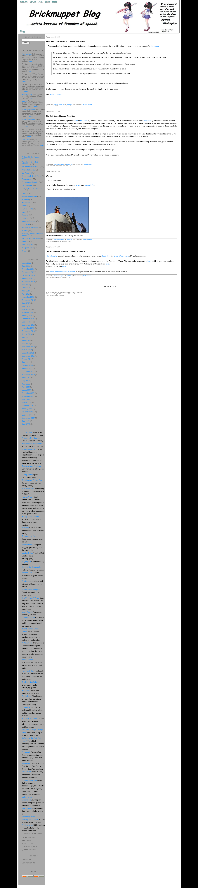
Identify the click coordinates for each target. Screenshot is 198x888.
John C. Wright (27, 660)
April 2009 (26, 387)
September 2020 (28, 275)
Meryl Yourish (27, 612)
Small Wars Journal (121, 256)
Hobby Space (27, 432)
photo (78, 185)
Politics (25, 231)
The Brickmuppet (59, 104)
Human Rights (27, 209)
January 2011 (27, 368)
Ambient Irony (27, 825)
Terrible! (25, 242)
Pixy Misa (26, 140)
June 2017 (26, 291)
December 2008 (28, 393)
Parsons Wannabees (30, 227)
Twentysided (27, 808)
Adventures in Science (30, 167)
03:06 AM (69, 164)
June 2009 (26, 384)
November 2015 (28, 297)
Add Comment (87, 104)
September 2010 (28, 375)
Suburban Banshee (29, 719)
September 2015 (28, 300)
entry (31, 61)
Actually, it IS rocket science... (30, 163)
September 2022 (28, 272)
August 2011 (27, 359)
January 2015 (27, 316)
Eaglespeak (26, 562)
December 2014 (28, 319)
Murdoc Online (27, 553)
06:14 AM (69, 275)
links (76, 121)
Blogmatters (26, 179)
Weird (24, 251)
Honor (24, 206)
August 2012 (27, 350)
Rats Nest (26, 690)
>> (117, 286)
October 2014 (27, 322)
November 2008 (28, 396)
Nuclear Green (27, 497)
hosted (105, 256)
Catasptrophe (27, 185)
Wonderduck (27, 763)
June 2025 (26, 266)
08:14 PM (69, 239)
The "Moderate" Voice (30, 598)
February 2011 (27, 365)
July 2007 (25, 421)
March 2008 (26, 403)
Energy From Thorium (30, 517)
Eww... (24, 193)
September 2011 (28, 356)
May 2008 (25, 399)
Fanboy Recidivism (29, 196)
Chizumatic (26, 752)
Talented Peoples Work (31, 239)
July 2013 (25, 337)
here (149, 261)
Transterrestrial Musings (31, 466)
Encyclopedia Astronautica (32, 444)
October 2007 (27, 415)
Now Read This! (28, 671)
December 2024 (28, 269)
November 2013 (28, 328)
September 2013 (28, 331)
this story (84, 121)
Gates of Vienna (56, 94)
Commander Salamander (31, 567)
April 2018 (26, 285)
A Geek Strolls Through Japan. (31, 158)
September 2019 (28, 282)
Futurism (25, 200)
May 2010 (25, 381)
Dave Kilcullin (52, 256)
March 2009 (26, 390)
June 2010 (26, 378)
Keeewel (25, 215)
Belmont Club (27, 573)
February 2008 (27, 406)
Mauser (25, 101)
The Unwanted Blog (30, 449)
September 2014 (28, 325)
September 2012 (28, 347)
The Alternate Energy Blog (32, 480)
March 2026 (26, 263)
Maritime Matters (28, 221)
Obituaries (26, 224)
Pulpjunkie (26, 707)
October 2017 (27, 288)
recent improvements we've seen (62, 272)
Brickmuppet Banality (30, 182)
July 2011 (25, 362)
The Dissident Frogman (31, 590)
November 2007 (28, 412)
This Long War (27, 245)
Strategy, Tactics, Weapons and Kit (32, 234)
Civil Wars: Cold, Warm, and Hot (33, 189)
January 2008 (27, 409)
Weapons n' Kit (28, 248)
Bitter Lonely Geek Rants (31, 176)
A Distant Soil (27, 643)
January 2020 (27, 278)
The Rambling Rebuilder (31, 682)
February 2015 (27, 313)
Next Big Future (28, 489)
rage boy (147, 121)
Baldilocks (26, 581)
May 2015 (25, 306)
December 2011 (28, 353)
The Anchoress (28, 545)
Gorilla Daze (26, 696)
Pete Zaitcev (27, 54)
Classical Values (28, 618)
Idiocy (24, 212)
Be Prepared (27, 173)
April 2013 (26, 344)
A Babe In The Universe (31, 438)
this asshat (155, 46)
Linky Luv (25, 218)
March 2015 (26, 309)
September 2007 (28, 418)
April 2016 (26, 294)
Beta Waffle (26, 772)
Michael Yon (89, 185)
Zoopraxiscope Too (29, 780)
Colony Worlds (27, 475)
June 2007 (26, 424)
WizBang (25, 528)
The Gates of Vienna (30, 536)
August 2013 (27, 334)
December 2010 (28, 371)
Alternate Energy (28, 170)
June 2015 (26, 303)
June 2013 (26, 340)
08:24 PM (69, 104)
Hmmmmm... (27, 203)
